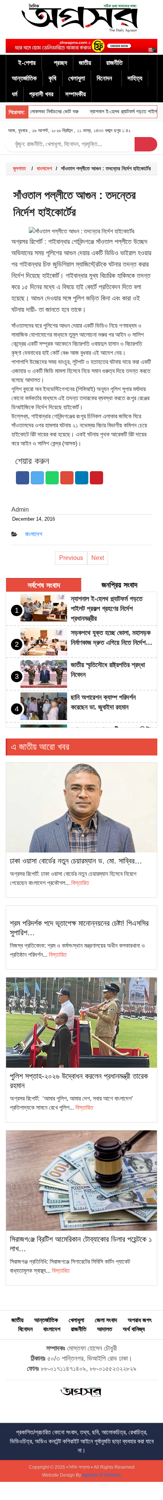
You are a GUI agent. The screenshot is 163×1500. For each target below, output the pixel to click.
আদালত (104, 1329)
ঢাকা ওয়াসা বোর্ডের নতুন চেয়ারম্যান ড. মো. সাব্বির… (76, 861)
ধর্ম (14, 94)
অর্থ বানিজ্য (134, 1329)
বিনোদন (104, 78)
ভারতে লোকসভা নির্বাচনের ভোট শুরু (40, 111)
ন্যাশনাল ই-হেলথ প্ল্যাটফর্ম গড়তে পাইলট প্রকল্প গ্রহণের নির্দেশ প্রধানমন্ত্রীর (107, 608)
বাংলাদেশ (44, 168)
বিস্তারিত (80, 883)
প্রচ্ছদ (60, 62)
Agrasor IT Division (101, 1475)
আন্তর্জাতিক (24, 78)
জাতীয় (85, 62)
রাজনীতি (114, 62)
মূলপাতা (19, 168)
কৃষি (52, 78)
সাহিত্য (134, 78)
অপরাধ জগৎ (140, 1320)
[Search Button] (146, 144)
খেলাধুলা (76, 78)
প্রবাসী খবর (41, 94)
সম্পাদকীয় (75, 94)
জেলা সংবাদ (106, 1320)
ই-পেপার (27, 62)
